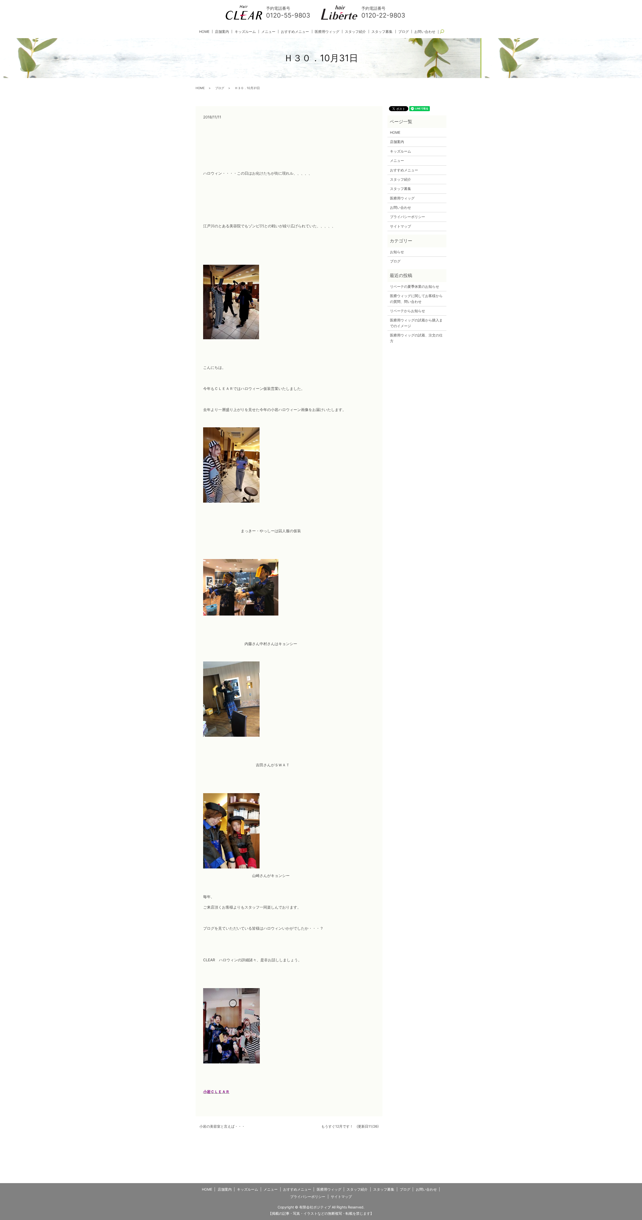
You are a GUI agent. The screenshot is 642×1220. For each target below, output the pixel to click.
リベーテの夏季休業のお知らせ (414, 286)
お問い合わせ (424, 31)
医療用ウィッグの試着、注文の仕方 (416, 338)
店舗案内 (222, 31)
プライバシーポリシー (407, 217)
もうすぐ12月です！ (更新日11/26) (350, 1126)
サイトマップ (400, 226)
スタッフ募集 (381, 31)
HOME (204, 31)
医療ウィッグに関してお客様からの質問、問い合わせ (416, 298)
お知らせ (397, 252)
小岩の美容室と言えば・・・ (222, 1126)
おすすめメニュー (295, 31)
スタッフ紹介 (355, 31)
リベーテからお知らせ (407, 311)
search (444, 32)
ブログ (403, 31)
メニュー (268, 31)
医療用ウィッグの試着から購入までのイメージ (416, 323)
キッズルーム (245, 31)
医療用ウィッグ (327, 31)
